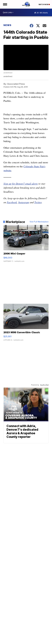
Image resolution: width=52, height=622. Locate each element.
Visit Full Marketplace (39, 222)
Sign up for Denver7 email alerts (20, 183)
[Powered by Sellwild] (44, 385)
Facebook (12, 202)
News (7, 25)
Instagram (23, 202)
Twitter (38, 202)
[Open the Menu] (5, 4)
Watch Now (44, 4)
